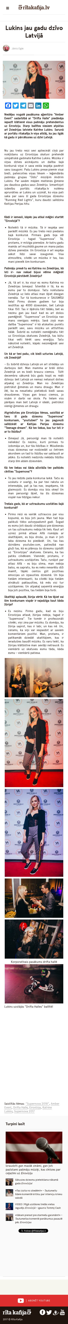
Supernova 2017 (24, 1111)
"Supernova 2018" (37, 1103)
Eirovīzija (35, 1107)
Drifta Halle (20, 1107)
